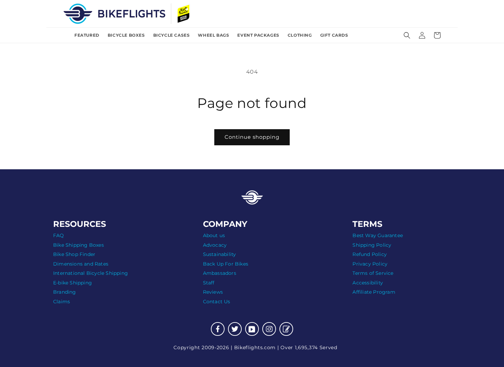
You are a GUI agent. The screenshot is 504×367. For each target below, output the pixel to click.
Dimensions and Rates (80, 264)
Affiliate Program (373, 292)
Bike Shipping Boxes (78, 245)
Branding (64, 292)
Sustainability (219, 254)
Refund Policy (369, 254)
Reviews (213, 292)
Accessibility (367, 283)
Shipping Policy (371, 245)
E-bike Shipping (72, 283)
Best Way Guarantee (377, 235)
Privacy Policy (369, 264)
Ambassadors (219, 273)
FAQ (58, 235)
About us (214, 235)
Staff (209, 283)
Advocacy (215, 245)
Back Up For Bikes (225, 264)
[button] (407, 35)
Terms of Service (372, 273)
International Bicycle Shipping (90, 273)
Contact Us (216, 301)
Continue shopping (252, 137)
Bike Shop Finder (74, 254)
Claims (61, 301)
